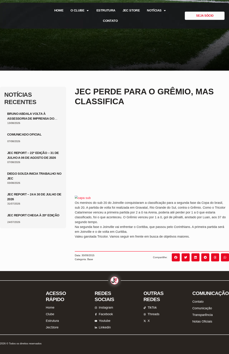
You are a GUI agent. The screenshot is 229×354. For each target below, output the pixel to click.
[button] (176, 257)
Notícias (154, 10)
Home (59, 10)
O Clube (77, 10)
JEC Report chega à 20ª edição (33, 215)
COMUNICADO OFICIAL (24, 134)
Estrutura (105, 10)
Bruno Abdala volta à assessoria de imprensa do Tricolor (30, 118)
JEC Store (131, 10)
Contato (110, 21)
